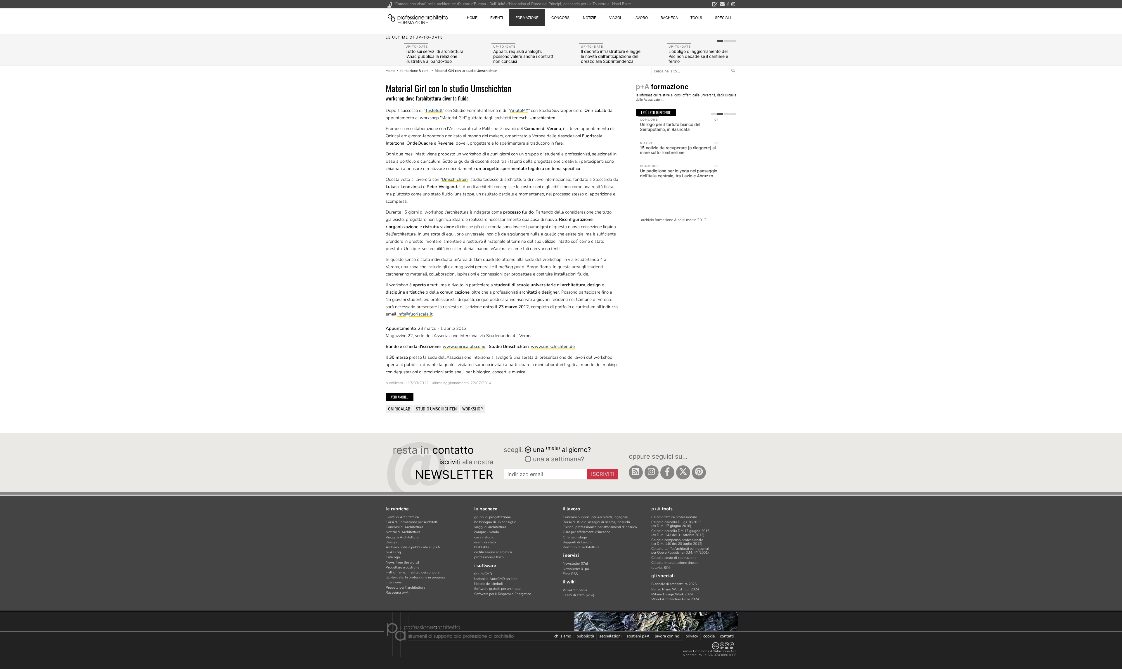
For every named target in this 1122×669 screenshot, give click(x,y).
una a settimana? (557, 459)
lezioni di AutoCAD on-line (495, 578)
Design (391, 542)
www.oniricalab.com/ (464, 346)
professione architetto (417, 17)
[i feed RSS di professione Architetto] (636, 472)
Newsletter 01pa (576, 568)
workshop (472, 409)
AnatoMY (519, 110)
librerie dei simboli (488, 583)
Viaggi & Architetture (402, 537)
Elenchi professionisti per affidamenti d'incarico (600, 527)
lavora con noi (667, 636)
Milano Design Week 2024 (672, 594)
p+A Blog (393, 552)
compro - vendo (486, 532)
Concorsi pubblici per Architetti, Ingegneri (595, 517)
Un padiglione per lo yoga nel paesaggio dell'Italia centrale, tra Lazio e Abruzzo (676, 173)
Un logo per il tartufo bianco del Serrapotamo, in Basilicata (668, 127)
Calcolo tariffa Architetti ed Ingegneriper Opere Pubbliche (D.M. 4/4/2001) (680, 550)
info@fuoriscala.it (414, 314)
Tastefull (434, 110)
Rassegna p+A (397, 592)
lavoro (640, 18)
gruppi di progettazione (492, 517)
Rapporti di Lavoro (577, 542)
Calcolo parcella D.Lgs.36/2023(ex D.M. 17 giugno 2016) (676, 524)
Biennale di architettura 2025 (674, 584)
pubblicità (585, 636)
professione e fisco (489, 557)
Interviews (394, 582)
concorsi (560, 18)
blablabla (481, 547)
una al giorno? (562, 449)
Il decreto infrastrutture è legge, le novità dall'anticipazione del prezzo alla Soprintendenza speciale (611, 58)
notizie (589, 18)
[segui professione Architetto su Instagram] (652, 472)
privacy (691, 636)
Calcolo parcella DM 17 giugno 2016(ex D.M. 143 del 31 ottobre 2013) (680, 532)
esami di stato (485, 542)
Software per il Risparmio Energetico (502, 594)
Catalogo (393, 557)
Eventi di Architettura (402, 517)
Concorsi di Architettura (404, 527)
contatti (727, 636)
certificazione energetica (493, 552)
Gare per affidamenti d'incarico (586, 532)
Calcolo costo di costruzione (673, 557)
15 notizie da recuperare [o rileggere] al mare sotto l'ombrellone (675, 150)
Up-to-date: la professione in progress (416, 577)
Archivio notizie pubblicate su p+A (413, 547)
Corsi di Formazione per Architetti (412, 522)
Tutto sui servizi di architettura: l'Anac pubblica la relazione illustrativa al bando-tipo (435, 56)
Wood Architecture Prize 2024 (675, 599)
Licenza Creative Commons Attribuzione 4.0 (701, 651)
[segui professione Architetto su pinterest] (699, 472)
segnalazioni (610, 636)
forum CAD (483, 573)
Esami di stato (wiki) (578, 595)
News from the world (402, 562)
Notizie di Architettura (403, 532)
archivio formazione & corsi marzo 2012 (674, 220)
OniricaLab (399, 409)
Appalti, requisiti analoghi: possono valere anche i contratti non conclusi (523, 56)
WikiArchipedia (575, 590)
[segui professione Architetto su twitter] (683, 472)
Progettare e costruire (402, 567)
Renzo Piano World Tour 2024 (675, 589)
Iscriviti (602, 474)
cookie (709, 636)
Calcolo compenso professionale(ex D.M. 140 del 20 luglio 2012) (677, 542)
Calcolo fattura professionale (674, 517)
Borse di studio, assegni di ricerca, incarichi (596, 522)
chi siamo (562, 636)
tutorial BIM (660, 567)
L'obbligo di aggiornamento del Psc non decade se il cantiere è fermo (698, 56)
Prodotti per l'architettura (405, 587)
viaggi (615, 18)
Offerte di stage (575, 537)
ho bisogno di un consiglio (495, 522)
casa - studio (484, 537)
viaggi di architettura (490, 527)
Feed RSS (570, 573)
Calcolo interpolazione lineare (674, 562)
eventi (496, 18)
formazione (413, 22)
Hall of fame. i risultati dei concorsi (413, 572)
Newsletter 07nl (575, 563)
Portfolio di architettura (581, 547)
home (472, 18)
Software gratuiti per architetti (497, 588)
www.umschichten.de (553, 346)
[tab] (720, 41)
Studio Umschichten (436, 409)
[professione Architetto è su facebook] (667, 472)
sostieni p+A (638, 636)
